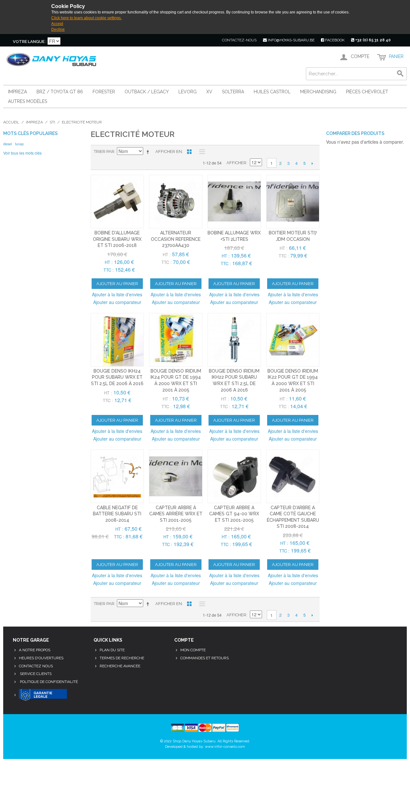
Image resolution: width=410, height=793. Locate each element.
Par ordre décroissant (149, 151)
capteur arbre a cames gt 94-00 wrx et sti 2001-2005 (234, 514)
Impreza (17, 91)
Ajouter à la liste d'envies (117, 294)
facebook (334, 40)
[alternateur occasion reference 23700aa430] (175, 201)
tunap (19, 143)
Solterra (233, 91)
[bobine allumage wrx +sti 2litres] (234, 201)
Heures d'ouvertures (41, 658)
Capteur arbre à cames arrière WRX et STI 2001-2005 (175, 514)
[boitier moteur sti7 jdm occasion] (293, 201)
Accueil (11, 122)
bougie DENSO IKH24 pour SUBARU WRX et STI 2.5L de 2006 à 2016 (117, 377)
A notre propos (34, 650)
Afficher (236, 162)
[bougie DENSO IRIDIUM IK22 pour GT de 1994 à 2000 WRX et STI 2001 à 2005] (293, 340)
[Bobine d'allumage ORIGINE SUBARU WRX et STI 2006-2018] (117, 201)
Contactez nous (36, 666)
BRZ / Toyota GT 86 (60, 91)
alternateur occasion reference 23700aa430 (176, 239)
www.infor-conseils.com (225, 747)
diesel (7, 143)
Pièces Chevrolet (367, 91)
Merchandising (318, 91)
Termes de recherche (122, 658)
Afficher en (168, 151)
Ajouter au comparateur (117, 302)
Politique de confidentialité (48, 681)
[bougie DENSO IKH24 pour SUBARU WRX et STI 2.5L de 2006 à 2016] (117, 340)
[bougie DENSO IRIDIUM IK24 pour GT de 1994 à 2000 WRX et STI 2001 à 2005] (175, 340)
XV (209, 91)
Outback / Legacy (147, 91)
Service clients (35, 673)
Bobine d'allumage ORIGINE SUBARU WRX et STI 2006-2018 (117, 239)
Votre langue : (29, 41)
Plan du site (112, 650)
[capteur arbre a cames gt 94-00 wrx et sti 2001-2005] (234, 476)
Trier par (104, 151)
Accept (57, 23)
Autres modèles (27, 101)
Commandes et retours (204, 658)
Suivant (312, 163)
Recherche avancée (120, 666)
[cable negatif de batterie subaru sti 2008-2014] (117, 476)
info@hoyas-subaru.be (291, 40)
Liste (200, 151)
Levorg (187, 91)
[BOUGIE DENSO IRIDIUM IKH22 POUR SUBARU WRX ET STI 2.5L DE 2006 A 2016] (234, 340)
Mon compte (193, 650)
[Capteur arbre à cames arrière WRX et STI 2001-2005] (175, 476)
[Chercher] (400, 73)
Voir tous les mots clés (22, 153)
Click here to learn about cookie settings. (86, 18)
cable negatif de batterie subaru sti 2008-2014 (117, 514)
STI (52, 122)
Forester (104, 91)
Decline (58, 29)
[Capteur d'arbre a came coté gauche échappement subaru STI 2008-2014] (293, 476)
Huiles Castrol (272, 91)
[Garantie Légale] (43, 695)
